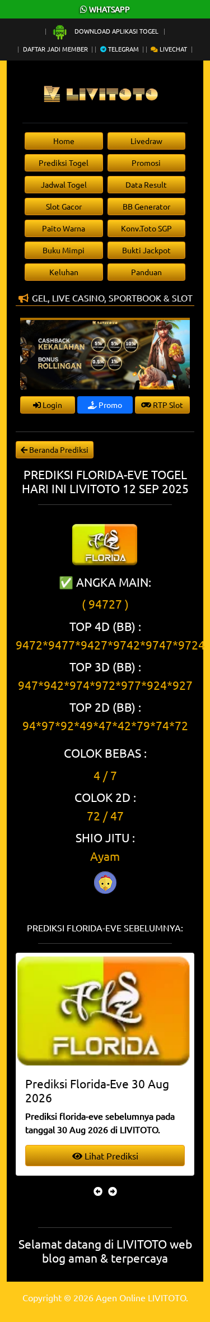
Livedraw (146, 141)
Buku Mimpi (64, 250)
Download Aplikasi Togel (116, 30)
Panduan (146, 272)
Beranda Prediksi (57, 449)
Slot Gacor (64, 206)
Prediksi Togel (63, 162)
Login (51, 405)
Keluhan (63, 272)
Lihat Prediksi (110, 1155)
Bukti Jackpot (146, 250)
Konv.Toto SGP (146, 228)
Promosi (146, 162)
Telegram (122, 48)
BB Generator (146, 206)
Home (63, 141)
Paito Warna (63, 228)
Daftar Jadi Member (55, 48)
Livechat (172, 48)
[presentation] (98, 1191)
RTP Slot (167, 405)
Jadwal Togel (64, 184)
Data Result (146, 184)
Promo (109, 405)
